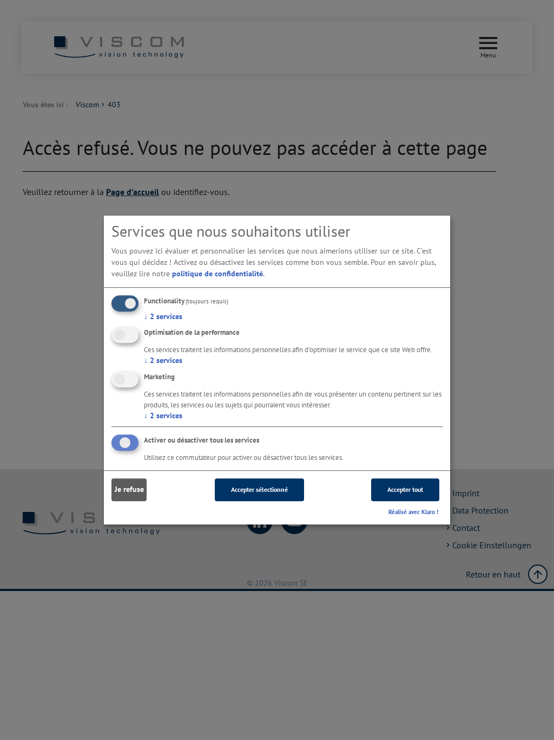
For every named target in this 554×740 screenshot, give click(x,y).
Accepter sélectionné (259, 489)
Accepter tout (405, 489)
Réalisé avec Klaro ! (413, 512)
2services (163, 316)
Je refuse (129, 490)
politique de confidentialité (217, 273)
